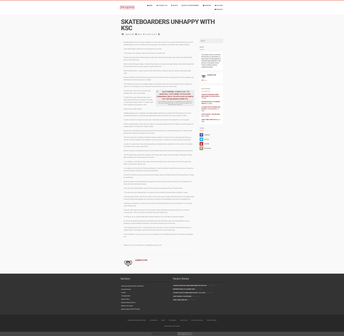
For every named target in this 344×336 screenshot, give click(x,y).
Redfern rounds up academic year (184, 289)
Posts (203, 80)
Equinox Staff (129, 34)
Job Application (125, 296)
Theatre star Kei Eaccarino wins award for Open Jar (189, 285)
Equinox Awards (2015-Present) (130, 309)
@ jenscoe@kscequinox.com (185, 334)
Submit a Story (125, 299)
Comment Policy (126, 289)
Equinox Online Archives (128, 302)
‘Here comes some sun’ (208, 119)
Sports (139, 34)
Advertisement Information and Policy (132, 286)
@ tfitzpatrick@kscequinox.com (185, 333)
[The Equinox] (127, 7)
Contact (123, 292)
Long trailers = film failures (210, 114)
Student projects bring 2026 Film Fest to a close (189, 292)
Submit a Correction (127, 306)
